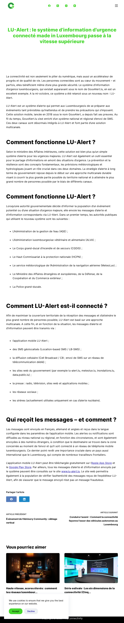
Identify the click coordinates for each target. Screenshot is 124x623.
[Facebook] (49, 6)
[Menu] (116, 5)
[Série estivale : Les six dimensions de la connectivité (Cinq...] (91, 568)
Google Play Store (20, 467)
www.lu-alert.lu (70, 471)
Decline (31, 611)
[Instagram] (66, 6)
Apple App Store (101, 463)
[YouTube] (75, 6)
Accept (15, 611)
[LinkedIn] (24, 499)
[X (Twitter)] (58, 6)
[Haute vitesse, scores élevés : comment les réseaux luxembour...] (33, 568)
